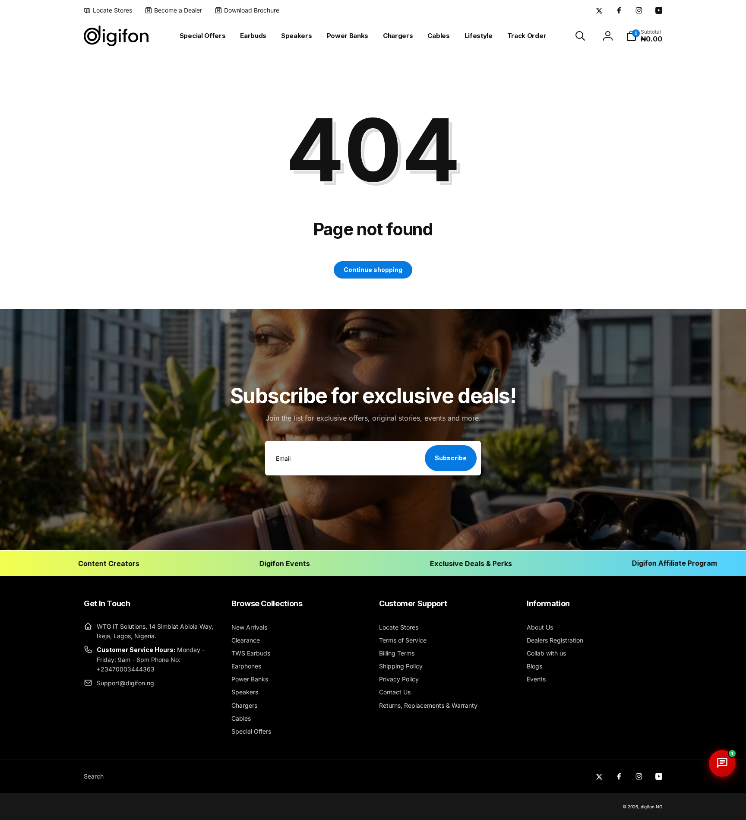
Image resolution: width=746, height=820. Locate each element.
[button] (580, 35)
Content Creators (73, 563)
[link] (108, 10)
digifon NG (651, 806)
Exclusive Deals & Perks (436, 563)
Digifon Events (249, 563)
